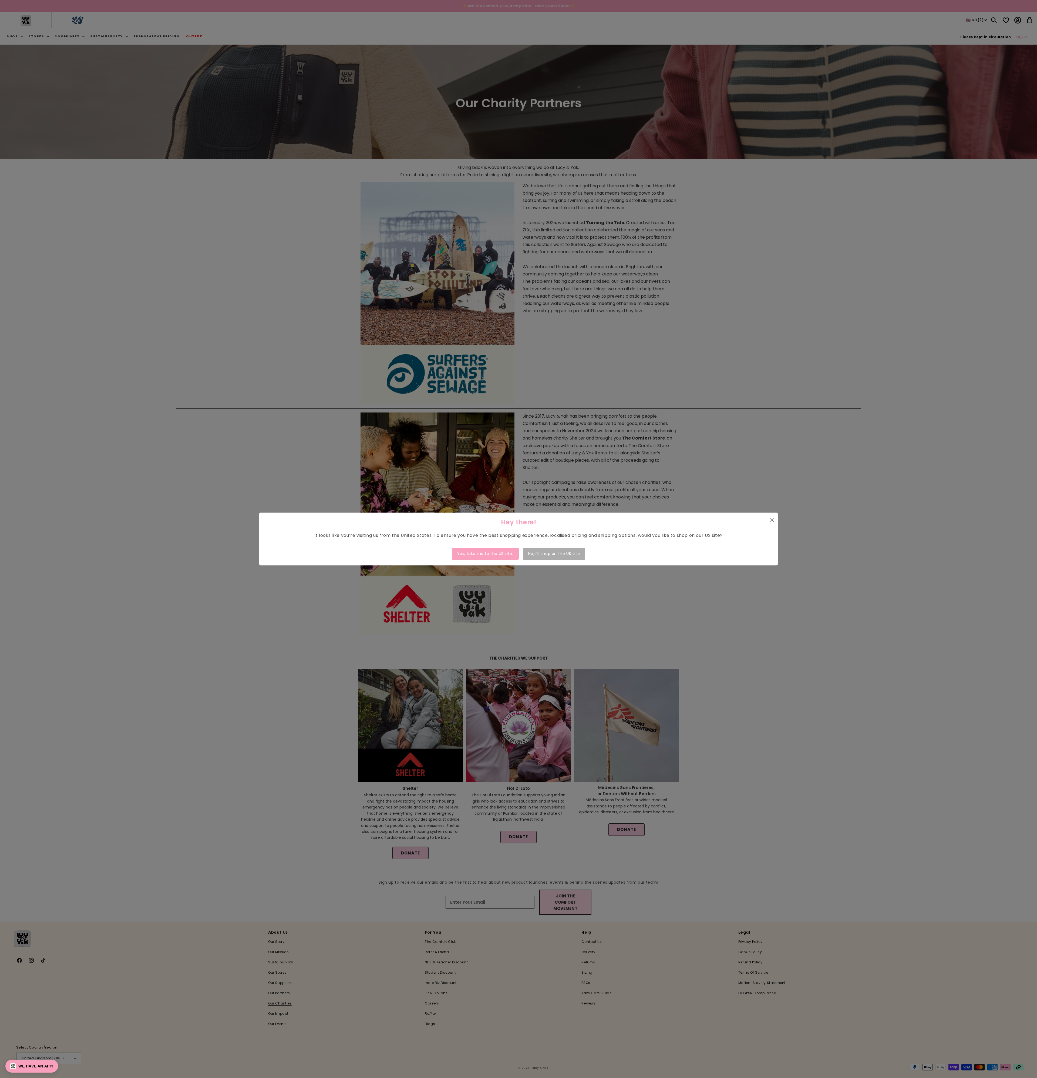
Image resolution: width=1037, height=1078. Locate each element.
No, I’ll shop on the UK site (554, 553)
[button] (31, 1066)
